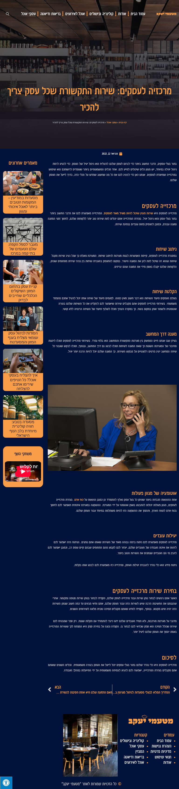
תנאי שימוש (163, 757)
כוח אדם (78, 499)
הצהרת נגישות (161, 746)
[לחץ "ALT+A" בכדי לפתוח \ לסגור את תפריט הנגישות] (6, 783)
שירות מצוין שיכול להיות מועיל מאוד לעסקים (128, 213)
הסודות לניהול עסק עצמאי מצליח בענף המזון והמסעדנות (23, 337)
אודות (122, 13)
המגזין (139, 751)
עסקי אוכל (28, 13)
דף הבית (123, 122)
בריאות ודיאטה (50, 13)
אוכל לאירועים (75, 13)
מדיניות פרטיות (161, 751)
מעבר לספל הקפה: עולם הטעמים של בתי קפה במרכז (23, 249)
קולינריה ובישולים (102, 13)
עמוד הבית (138, 13)
